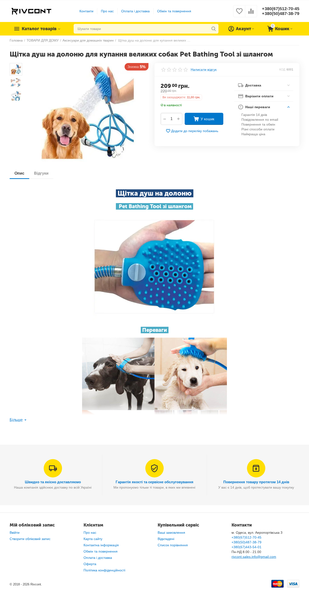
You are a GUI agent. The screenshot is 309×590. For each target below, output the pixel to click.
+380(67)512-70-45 (280, 8)
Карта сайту (93, 539)
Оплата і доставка (135, 11)
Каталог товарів (39, 29)
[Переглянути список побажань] (239, 14)
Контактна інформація (101, 545)
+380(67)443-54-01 (246, 547)
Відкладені (166, 539)
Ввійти (15, 532)
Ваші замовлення (171, 532)
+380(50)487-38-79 (280, 13)
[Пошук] (213, 29)
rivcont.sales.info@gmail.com (254, 557)
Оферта (90, 564)
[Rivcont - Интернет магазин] (31, 11)
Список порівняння (173, 545)
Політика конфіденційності (104, 570)
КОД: (282, 69)
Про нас (107, 11)
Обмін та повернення (174, 11)
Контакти (86, 11)
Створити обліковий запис (30, 539)
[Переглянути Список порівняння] (251, 14)
